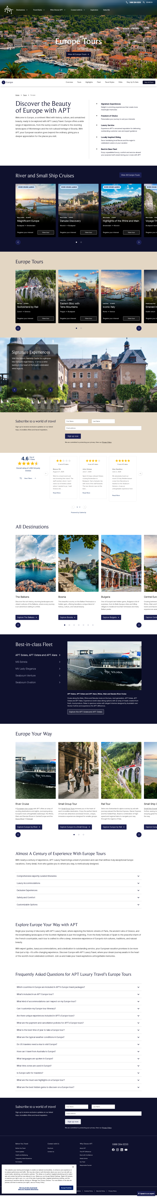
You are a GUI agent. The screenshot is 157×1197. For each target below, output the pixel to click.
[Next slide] (139, 242)
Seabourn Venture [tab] (25, 675)
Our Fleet (82, 1162)
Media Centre (84, 1158)
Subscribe (106, 10)
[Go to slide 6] (88, 625)
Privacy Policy (107, 442)
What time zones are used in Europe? (34, 1065)
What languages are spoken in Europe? (35, 1058)
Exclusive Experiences (27, 890)
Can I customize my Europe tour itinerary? (36, 1008)
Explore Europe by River (27, 827)
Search (149, 2)
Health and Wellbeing (21, 1155)
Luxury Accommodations (28, 883)
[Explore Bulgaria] (121, 563)
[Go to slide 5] (83, 625)
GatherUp (82, 512)
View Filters (28, 478)
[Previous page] (72, 507)
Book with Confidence (86, 1155)
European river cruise (25, 808)
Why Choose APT (86, 1144)
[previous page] (46, 473)
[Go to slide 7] (93, 625)
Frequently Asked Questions (23, 1158)
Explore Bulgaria (110, 617)
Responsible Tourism (86, 1165)
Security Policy (100, 1191)
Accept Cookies (66, 1188)
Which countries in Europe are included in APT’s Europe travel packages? (51, 987)
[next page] (140, 473)
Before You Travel (21, 1144)
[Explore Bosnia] (78, 563)
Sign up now (73, 436)
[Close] (73, 1167)
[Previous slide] (18, 242)
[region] (39, 1179)
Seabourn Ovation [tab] (25, 682)
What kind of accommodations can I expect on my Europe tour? (46, 1001)
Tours (79, 82)
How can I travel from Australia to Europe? (36, 1051)
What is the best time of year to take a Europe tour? (41, 1030)
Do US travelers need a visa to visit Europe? (37, 1044)
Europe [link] (33, 95)
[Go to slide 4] (39, 389)
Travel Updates (19, 1151)
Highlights (89, 82)
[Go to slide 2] (81, 242)
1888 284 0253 (135, 2)
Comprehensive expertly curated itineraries (37, 876)
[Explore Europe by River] (35, 770)
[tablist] (38, 663)
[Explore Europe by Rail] (121, 770)
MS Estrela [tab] (21, 662)
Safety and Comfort (26, 897)
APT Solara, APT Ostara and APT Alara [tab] (36, 655)
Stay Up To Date (132, 82)
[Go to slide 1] (76, 242)
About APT (83, 1148)
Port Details (18, 1162)
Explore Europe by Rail (112, 827)
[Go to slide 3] (35, 389)
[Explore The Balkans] (35, 563)
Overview (69, 82)
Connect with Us (53, 1144)
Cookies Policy (88, 1191)
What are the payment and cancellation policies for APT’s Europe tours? (50, 1022)
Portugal (29, 819)
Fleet (99, 82)
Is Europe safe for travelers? (30, 1072)
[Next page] (84, 507)
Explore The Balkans (25, 617)
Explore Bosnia (66, 617)
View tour (45, 232)
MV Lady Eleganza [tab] (25, 668)
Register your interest (25, 232)
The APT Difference (85, 1151)
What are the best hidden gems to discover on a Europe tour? (45, 1087)
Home (17, 95)
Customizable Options (27, 904)
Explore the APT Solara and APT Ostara (85, 712)
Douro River (19, 819)
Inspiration (94, 10)
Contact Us (51, 1151)
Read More (57, 493)
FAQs (120, 82)
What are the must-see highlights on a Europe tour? (41, 1080)
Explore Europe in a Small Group (73, 827)
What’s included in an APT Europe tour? (35, 994)
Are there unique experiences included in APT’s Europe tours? (46, 1015)
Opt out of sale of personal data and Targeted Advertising (28, 1188)
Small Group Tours (68, 808)
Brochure (50, 1148)
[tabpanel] (104, 679)
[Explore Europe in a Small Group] (78, 770)
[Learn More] (113, 1149)
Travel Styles (109, 82)
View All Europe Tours (77, 54)
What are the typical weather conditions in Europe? (41, 1037)
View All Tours (149, 82)
